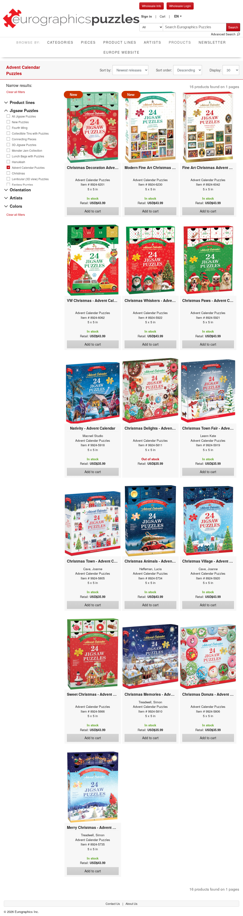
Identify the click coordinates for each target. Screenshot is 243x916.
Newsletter (212, 42)
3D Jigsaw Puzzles (24, 145)
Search (233, 27)
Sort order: (164, 70)
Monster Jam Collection (27, 150)
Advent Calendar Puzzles (28, 167)
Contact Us (113, 904)
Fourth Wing (20, 128)
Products (182, 42)
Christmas (18, 173)
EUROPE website (121, 52)
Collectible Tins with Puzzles (30, 133)
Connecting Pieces (24, 139)
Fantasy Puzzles (22, 185)
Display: (215, 70)
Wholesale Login (180, 6)
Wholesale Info (151, 6)
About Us (131, 904)
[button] (148, 16)
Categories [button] (60, 42)
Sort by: (105, 70)
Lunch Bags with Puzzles (28, 156)
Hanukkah (18, 162)
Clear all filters (15, 92)
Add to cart (92, 211)
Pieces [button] (88, 42)
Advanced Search (223, 34)
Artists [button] (152, 42)
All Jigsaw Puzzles (24, 116)
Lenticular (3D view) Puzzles (30, 179)
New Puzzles (20, 122)
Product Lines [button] (119, 42)
